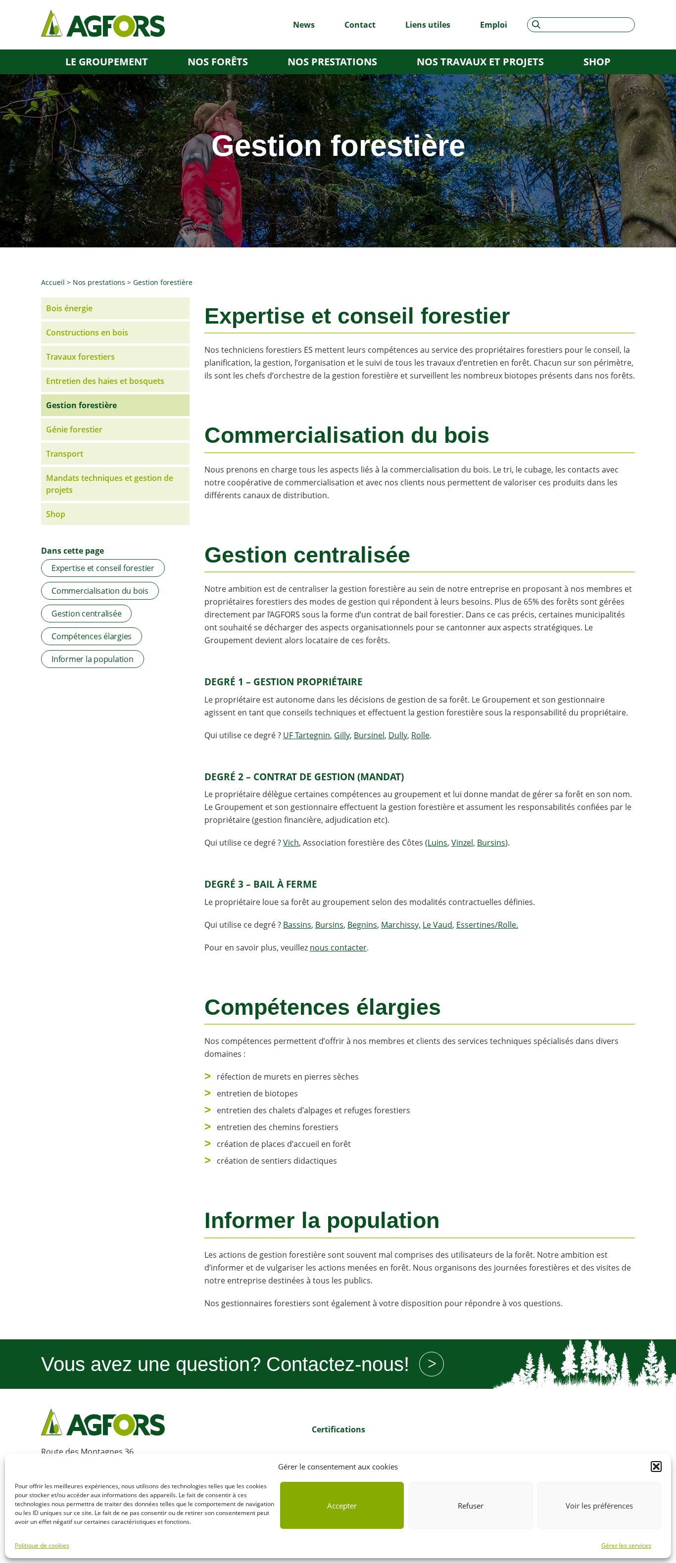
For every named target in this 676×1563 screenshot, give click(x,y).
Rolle (420, 735)
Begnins (362, 924)
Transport (64, 453)
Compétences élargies (91, 636)
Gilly (342, 735)
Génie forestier (74, 429)
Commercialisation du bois (99, 590)
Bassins (297, 924)
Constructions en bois (87, 332)
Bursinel (369, 735)
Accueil (53, 282)
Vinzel (462, 842)
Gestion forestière (81, 405)
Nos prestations (332, 61)
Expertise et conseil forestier (102, 568)
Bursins (491, 842)
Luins (437, 842)
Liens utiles (427, 24)
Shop (597, 61)
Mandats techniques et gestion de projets (109, 484)
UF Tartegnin (306, 735)
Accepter (342, 1506)
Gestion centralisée (86, 613)
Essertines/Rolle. (487, 924)
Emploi (493, 24)
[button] (656, 1466)
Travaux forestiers (80, 356)
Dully (397, 735)
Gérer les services (626, 1545)
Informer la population (92, 659)
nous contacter (338, 947)
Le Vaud (437, 924)
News (304, 24)
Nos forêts (218, 61)
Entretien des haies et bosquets (105, 381)
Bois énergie (69, 308)
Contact (360, 24)
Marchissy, (401, 924)
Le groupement (106, 61)
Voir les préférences (599, 1506)
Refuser (470, 1506)
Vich (291, 842)
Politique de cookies (42, 1545)
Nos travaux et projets (480, 61)
